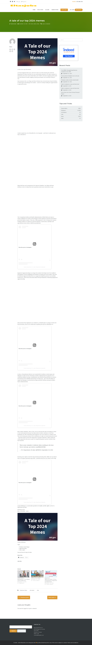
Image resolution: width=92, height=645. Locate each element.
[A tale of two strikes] (37, 573)
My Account (40, 9)
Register (24, 1)
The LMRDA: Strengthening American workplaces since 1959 (69, 71)
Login (18, 1)
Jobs (38, 590)
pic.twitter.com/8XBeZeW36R (37, 447)
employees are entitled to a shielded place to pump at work (40, 322)
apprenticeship (23, 548)
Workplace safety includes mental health (69, 79)
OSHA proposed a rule (40, 220)
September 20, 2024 (47, 450)
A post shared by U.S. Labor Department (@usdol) (34, 267)
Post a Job (64, 9)
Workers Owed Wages (24, 546)
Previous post (24, 597)
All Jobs (47, 9)
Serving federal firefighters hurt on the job (70, 75)
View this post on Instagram (25, 247)
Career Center (54, 9)
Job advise (32, 590)
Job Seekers (64, 112)
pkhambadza (13, 23)
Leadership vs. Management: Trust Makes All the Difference (24, 579)
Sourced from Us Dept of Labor (25, 552)
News (38, 23)
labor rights (22, 549)
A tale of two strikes (35, 578)
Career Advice (33, 23)
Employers (63, 110)
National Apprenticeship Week (26, 275)
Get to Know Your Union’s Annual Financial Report (70, 93)
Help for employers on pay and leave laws (70, 84)
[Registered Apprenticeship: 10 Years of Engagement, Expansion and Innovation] (51, 573)
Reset (22, 630)
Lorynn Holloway (22, 542)
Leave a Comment (46, 23)
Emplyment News (23, 590)
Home (34, 9)
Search (13, 630)
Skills (62, 118)
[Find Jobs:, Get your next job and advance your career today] (23, 5)
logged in (26, 608)
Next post (51, 597)
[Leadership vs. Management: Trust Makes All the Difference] (24, 573)
